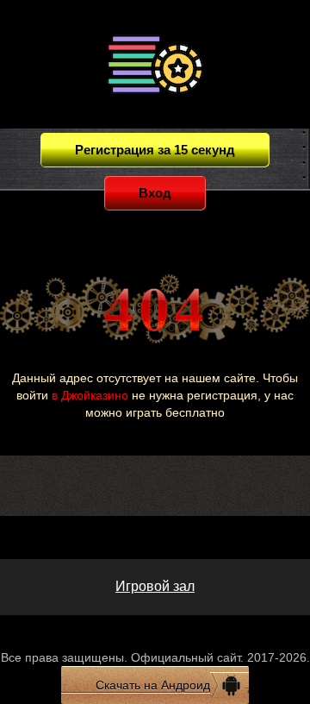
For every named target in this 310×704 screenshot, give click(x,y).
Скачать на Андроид (153, 685)
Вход (155, 192)
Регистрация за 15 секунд (155, 149)
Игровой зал (155, 586)
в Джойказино (90, 395)
